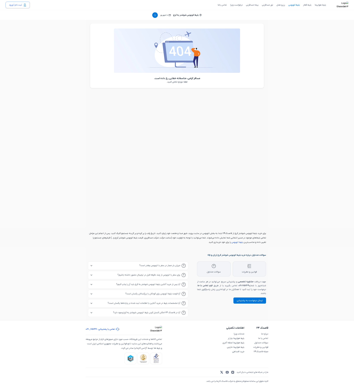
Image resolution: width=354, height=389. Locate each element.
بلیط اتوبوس (294, 5)
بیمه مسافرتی (252, 5)
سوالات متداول (261, 342)
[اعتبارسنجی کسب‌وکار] (156, 358)
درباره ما (264, 334)
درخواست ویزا (236, 5)
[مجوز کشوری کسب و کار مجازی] (130, 358)
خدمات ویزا (239, 334)
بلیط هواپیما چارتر (236, 338)
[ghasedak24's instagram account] (232, 372)
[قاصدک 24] (339, 5)
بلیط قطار (307, 5)
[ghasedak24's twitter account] (221, 372)
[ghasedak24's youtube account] (227, 372)
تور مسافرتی (267, 5)
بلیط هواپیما (320, 5)
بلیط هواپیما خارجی (235, 347)
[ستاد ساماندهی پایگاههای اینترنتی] (143, 358)
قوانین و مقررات (260, 347)
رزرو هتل (280, 5)
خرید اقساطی (238, 351)
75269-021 (243, 285)
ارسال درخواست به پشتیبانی (250, 300)
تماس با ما (263, 338)
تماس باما (222, 5)
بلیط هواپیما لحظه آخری (233, 342)
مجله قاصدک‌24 (261, 351)
